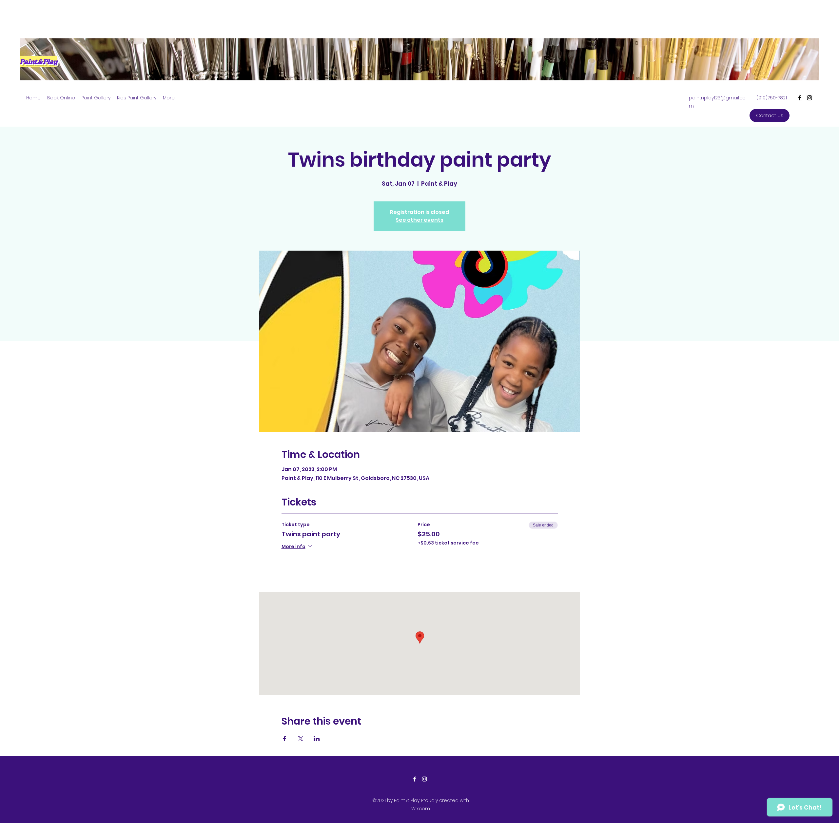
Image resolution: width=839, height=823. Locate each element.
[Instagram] (809, 97)
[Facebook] (799, 97)
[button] (770, 115)
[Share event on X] (301, 738)
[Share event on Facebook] (285, 738)
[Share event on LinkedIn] (317, 738)
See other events (419, 220)
